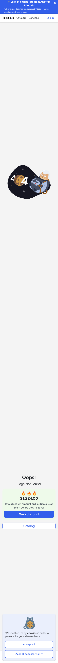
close (55, 3)
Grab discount (29, 514)
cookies (32, 633)
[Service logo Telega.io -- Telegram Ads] (8, 18)
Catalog (21, 17)
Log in (50, 17)
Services (34, 17)
